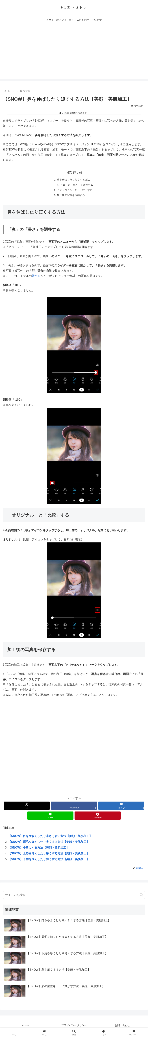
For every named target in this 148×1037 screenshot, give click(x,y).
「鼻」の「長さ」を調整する (76, 184)
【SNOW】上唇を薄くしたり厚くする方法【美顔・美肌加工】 (48, 853)
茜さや (36, 275)
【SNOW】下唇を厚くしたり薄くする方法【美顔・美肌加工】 (48, 859)
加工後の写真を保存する (71, 195)
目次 (69, 172)
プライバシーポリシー (74, 1025)
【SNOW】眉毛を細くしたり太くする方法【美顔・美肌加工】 (48, 841)
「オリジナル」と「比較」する (74, 190)
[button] (141, 895)
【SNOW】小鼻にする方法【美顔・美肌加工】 (38, 847)
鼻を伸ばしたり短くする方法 (73, 179)
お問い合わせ (122, 1025)
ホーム (25, 1025)
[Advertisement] (74, 53)
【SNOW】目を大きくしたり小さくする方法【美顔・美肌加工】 (50, 836)
